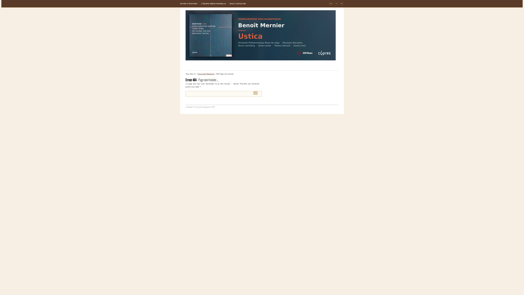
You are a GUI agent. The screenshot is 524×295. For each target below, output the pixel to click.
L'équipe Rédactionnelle (213, 4)
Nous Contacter (238, 4)
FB (331, 3)
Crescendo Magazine (205, 74)
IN (341, 3)
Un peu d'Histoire (188, 4)
